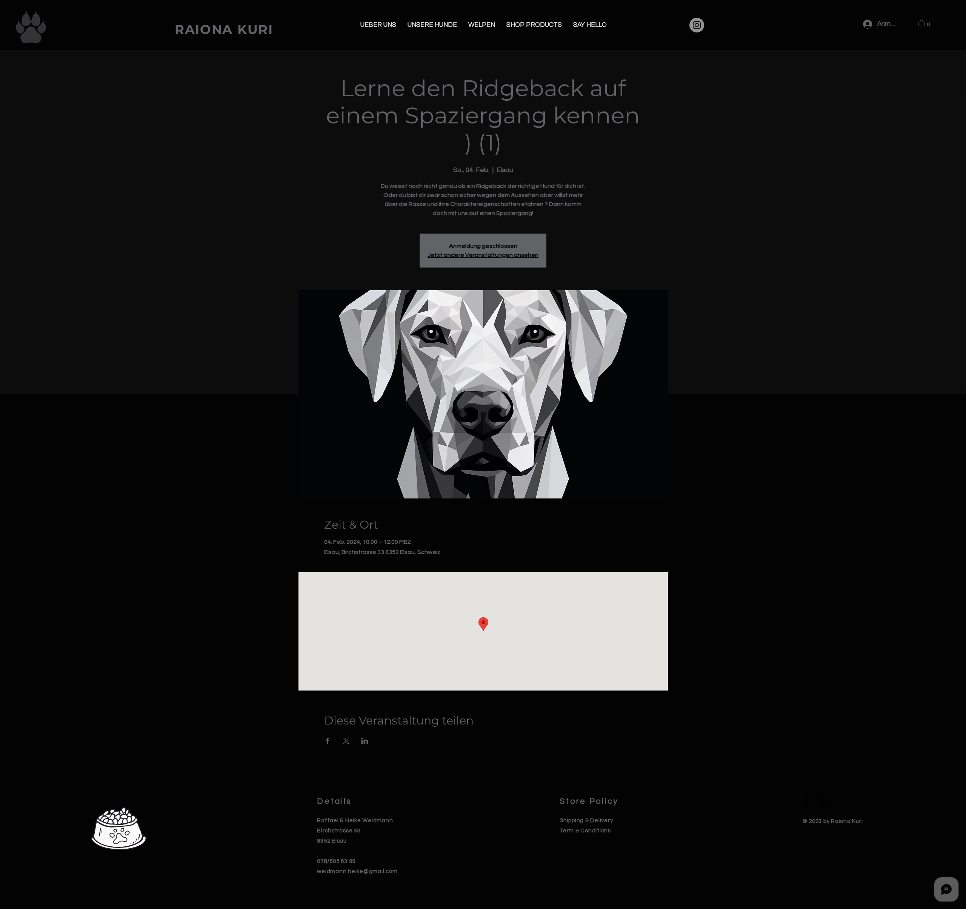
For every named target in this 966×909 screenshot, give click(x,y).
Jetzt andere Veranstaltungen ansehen (483, 255)
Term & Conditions (585, 831)
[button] (926, 22)
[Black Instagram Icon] (823, 802)
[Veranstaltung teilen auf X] (346, 741)
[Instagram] (696, 25)
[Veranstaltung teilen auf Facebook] (327, 741)
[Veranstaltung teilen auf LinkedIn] (364, 741)
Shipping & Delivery (586, 820)
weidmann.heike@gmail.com (357, 871)
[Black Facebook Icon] (806, 802)
